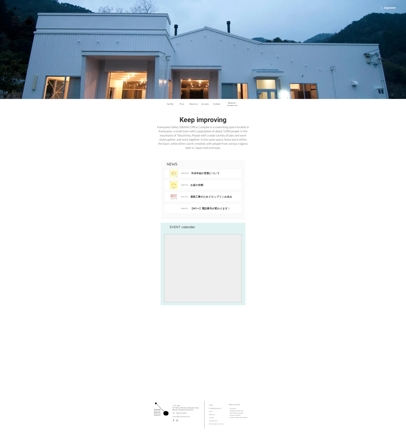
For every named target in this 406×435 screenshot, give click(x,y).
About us (193, 103)
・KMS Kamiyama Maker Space (236, 411)
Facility (170, 103)
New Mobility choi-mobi (216, 424)
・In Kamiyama (232, 408)
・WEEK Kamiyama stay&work (236, 413)
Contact (216, 103)
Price (181, 103)
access (211, 418)
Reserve (232, 102)
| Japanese (388, 7)
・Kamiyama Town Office (235, 415)
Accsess (205, 103)
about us (212, 415)
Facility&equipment (215, 408)
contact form (213, 421)
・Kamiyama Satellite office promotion (238, 417)
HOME (211, 405)
